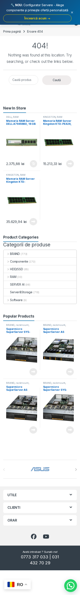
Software (16, 300)
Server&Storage (21, 292)
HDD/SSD (16, 269)
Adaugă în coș (31, 163)
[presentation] (76, 469)
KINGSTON (49, 116)
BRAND (15, 254)
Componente (19, 261)
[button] (70, 585)
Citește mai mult (69, 163)
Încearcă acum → (37, 18)
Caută (57, 80)
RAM (16, 116)
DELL (9, 116)
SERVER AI (17, 284)
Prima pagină (12, 31)
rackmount (22, 324)
